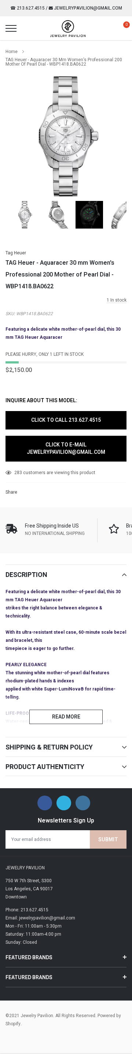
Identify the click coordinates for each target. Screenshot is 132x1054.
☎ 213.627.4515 (27, 8)
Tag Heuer (16, 253)
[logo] (68, 28)
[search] (27, 28)
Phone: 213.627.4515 (27, 910)
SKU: (10, 313)
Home (12, 51)
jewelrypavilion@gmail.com (87, 8)
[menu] (11, 28)
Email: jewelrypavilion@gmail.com (40, 918)
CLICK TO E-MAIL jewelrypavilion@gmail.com (66, 448)
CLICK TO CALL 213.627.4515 (66, 420)
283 (18, 472)
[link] (24, 215)
